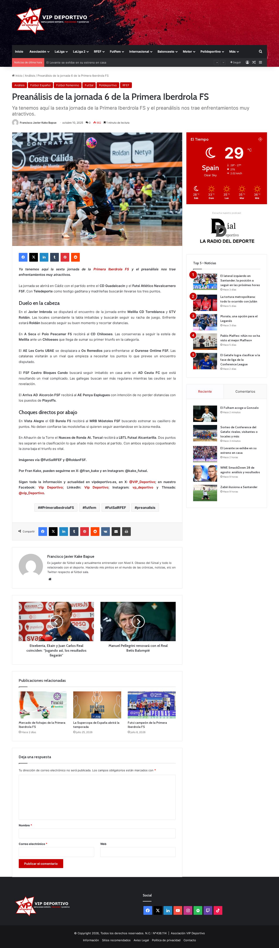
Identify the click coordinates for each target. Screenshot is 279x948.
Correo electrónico (33, 844)
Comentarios (245, 391)
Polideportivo (211, 51)
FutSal (89, 85)
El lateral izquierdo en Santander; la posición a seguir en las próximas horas (240, 280)
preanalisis (146, 507)
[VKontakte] (105, 531)
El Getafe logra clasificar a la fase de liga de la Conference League (240, 359)
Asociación (37, 51)
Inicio (19, 51)
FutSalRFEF (116, 507)
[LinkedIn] (44, 257)
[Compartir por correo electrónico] (116, 531)
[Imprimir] (126, 531)
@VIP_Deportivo (142, 482)
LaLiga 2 (79, 51)
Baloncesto (166, 51)
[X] (33, 257)
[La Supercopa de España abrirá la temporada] (97, 704)
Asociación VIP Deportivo (188, 933)
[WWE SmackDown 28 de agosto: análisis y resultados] (205, 473)
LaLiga (60, 51)
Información (91, 940)
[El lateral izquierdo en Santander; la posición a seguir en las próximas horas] (205, 282)
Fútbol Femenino (67, 85)
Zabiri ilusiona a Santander (238, 487)
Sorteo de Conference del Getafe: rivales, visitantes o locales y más (239, 431)
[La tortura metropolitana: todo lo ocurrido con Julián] (205, 303)
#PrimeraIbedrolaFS (57, 507)
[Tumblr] (54, 257)
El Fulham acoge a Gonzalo (239, 408)
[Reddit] (75, 257)
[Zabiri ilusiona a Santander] (205, 493)
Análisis (30, 75)
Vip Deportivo (51, 487)
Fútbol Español (40, 85)
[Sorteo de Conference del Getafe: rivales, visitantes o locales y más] (205, 433)
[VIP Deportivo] (52, 20)
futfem (90, 507)
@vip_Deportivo (31, 493)
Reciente (205, 391)
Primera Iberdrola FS (111, 269)
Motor (187, 51)
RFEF (97, 51)
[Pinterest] (65, 257)
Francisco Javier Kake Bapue (38, 122)
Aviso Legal (141, 940)
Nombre (25, 825)
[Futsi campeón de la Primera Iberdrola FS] (152, 704)
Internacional (139, 51)
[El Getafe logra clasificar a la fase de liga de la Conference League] (205, 361)
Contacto (190, 940)
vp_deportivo (143, 487)
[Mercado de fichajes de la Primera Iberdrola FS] (43, 704)
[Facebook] (23, 257)
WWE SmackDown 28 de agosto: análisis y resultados (82, 62)
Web (103, 844)
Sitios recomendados (116, 940)
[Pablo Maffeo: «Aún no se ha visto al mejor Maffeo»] (205, 341)
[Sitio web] (50, 579)
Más (232, 51)
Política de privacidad (166, 940)
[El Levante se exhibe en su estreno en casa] (205, 454)
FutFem (115, 51)
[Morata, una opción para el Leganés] (205, 322)
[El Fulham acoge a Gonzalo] (205, 414)
